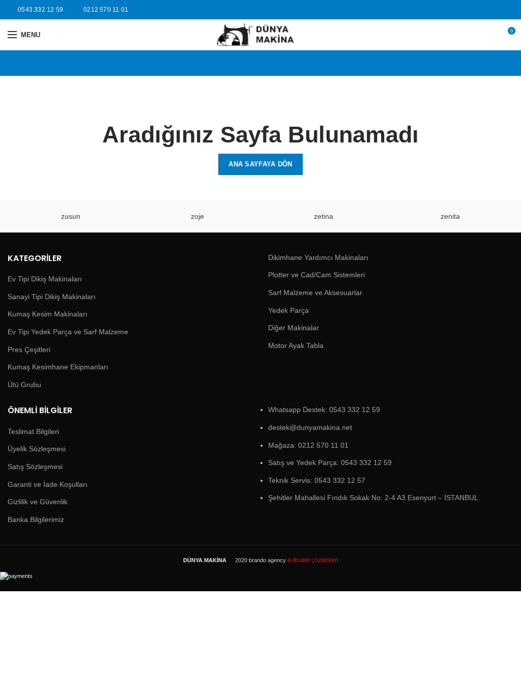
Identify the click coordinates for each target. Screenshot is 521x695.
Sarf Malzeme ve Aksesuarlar (315, 292)
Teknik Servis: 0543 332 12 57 (316, 480)
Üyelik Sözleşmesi (37, 449)
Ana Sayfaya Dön (260, 164)
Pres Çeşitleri (29, 349)
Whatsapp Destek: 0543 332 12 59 (324, 410)
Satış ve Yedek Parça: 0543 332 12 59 (330, 462)
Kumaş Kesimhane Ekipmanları (58, 367)
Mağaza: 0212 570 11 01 (308, 445)
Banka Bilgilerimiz (36, 519)
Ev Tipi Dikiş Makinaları (45, 279)
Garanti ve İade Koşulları (48, 484)
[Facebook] (496, 9)
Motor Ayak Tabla (296, 345)
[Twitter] (507, 9)
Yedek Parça (288, 310)
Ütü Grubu (24, 385)
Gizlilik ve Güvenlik (38, 502)
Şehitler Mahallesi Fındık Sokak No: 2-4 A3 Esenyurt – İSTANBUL (373, 498)
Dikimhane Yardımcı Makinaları (318, 257)
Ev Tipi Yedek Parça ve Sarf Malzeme (68, 332)
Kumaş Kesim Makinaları (48, 314)
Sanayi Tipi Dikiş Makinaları (52, 297)
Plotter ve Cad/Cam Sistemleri (316, 275)
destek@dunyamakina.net (310, 427)
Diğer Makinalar (293, 328)
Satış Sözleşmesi (35, 466)
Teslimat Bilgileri (33, 431)
